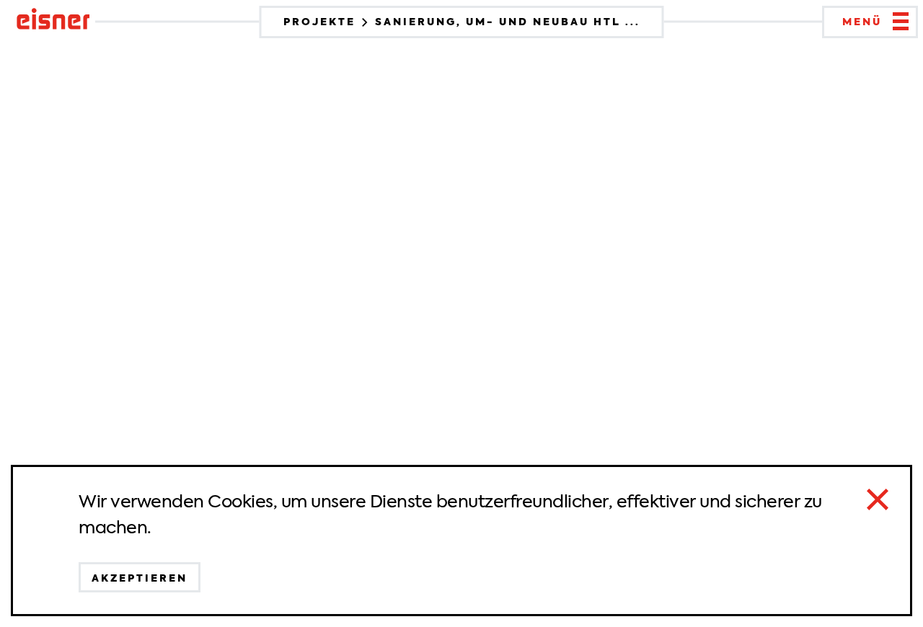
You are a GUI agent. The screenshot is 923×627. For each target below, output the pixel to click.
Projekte (321, 21)
